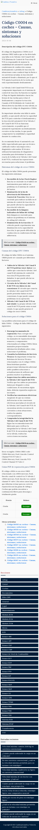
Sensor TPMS (7, 702)
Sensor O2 (6, 693)
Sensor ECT (7, 658)
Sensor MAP (7, 689)
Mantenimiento (8, 610)
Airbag (22, 11)
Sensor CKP (7, 645)
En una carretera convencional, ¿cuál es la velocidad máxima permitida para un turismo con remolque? (18, 763)
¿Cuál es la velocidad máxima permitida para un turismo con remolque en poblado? (18, 807)
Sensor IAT (6, 676)
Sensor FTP (6, 671)
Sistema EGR (7, 720)
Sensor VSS (7, 715)
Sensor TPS (7, 706)
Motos (4, 628)
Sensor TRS (7, 711)
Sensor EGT (7, 663)
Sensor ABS (6, 637)
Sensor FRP (6, 667)
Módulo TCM (7, 623)
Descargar (26, 506)
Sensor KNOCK (8, 680)
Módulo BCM (7, 615)
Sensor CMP (7, 650)
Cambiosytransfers (9, 11)
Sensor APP (6, 641)
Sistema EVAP (7, 724)
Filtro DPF (6, 597)
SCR (3, 632)
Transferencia (8, 728)
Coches (5, 588)
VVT (4, 733)
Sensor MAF (7, 685)
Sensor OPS (7, 698)
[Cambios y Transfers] (10, 3)
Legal (4, 606)
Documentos (7, 593)
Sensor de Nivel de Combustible (15, 654)
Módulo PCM (7, 619)
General (5, 602)
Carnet (5, 584)
